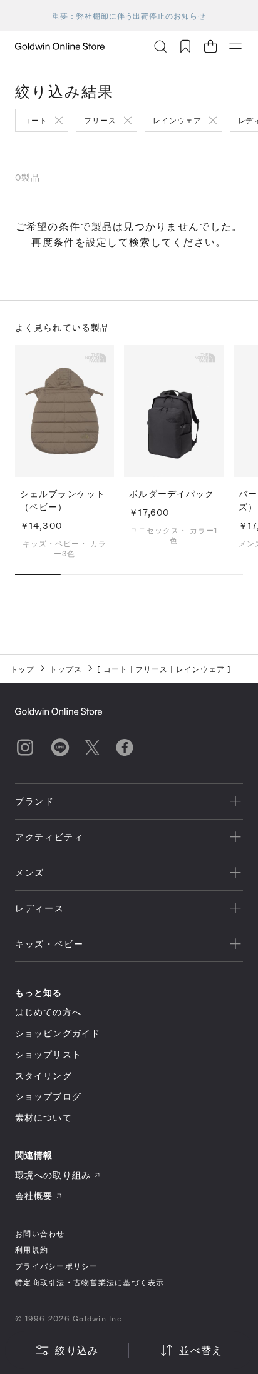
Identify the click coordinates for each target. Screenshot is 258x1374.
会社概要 (34, 1195)
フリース (100, 120)
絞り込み (76, 1349)
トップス (65, 669)
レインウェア (177, 120)
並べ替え (200, 1349)
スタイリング (43, 1075)
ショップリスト (48, 1054)
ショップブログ (48, 1096)
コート (35, 120)
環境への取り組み (53, 1175)
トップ (22, 669)
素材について (43, 1117)
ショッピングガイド (57, 1033)
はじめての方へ (48, 1012)
